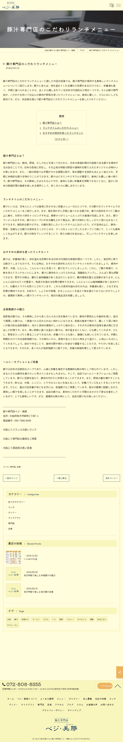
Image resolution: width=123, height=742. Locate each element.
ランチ (6, 466)
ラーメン (36, 619)
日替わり (25, 619)
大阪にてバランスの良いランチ (20, 429)
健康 (92, 619)
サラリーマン (12, 625)
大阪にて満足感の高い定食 (17, 447)
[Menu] (118, 5)
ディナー (12, 512)
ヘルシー (70, 619)
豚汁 (16, 619)
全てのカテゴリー (16, 501)
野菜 (61, 619)
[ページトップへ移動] (118, 686)
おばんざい (101, 619)
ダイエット (81, 619)
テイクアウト (14, 517)
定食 (19, 466)
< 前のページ (11, 478)
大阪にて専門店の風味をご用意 (20, 438)
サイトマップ (74, 710)
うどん (46, 619)
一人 (54, 619)
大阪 (9, 619)
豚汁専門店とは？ (52, 122)
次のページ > (111, 478)
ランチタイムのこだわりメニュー (61, 128)
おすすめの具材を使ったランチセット (63, 133)
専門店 (13, 466)
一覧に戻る (61, 478)
